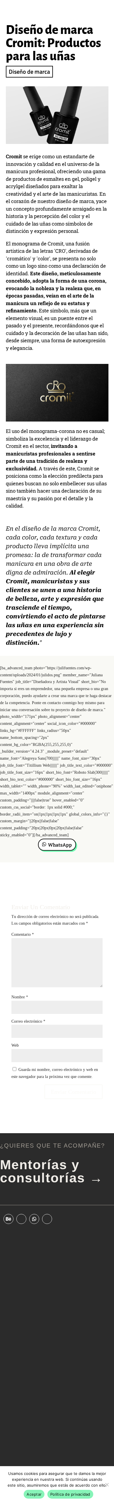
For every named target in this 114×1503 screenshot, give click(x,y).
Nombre (19, 997)
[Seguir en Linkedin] (21, 1219)
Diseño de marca (29, 71)
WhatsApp (60, 845)
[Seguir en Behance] (8, 1219)
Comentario (22, 934)
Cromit (14, 156)
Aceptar (34, 1494)
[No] (107, 1484)
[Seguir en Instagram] (47, 1219)
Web (15, 1045)
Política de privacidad (70, 1494)
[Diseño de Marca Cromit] (57, 144)
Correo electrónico (28, 1021)
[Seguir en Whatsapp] (34, 1219)
